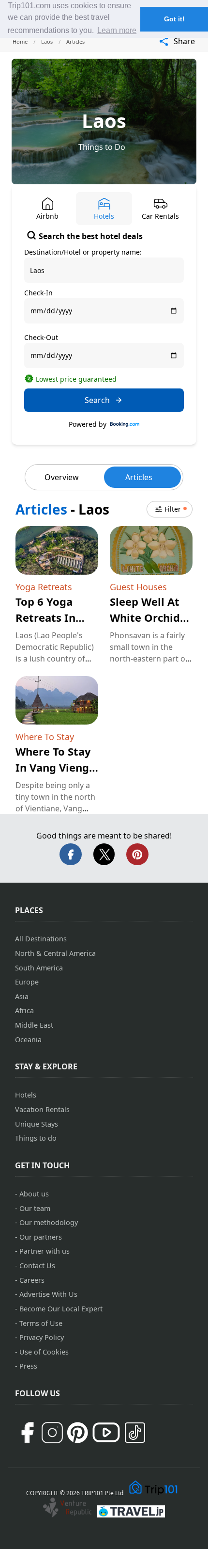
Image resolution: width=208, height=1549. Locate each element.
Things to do (36, 1138)
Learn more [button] (116, 30)
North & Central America (55, 953)
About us (34, 1193)
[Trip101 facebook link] (27, 1432)
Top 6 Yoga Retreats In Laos (45, 617)
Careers (32, 1280)
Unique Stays (36, 1124)
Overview (62, 477)
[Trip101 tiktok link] (135, 1432)
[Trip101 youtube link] (106, 1432)
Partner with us (44, 1251)
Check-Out (41, 337)
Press (28, 1366)
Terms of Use (40, 1323)
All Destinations (41, 938)
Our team (34, 1208)
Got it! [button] (174, 19)
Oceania (28, 1039)
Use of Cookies (44, 1351)
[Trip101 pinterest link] (77, 1432)
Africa (24, 1010)
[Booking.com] (124, 424)
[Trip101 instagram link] (52, 1432)
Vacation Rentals (42, 1109)
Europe (27, 981)
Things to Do (101, 147)
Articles (138, 477)
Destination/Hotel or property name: (83, 252)
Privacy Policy (41, 1337)
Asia (22, 996)
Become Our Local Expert (61, 1308)
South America (39, 967)
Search (97, 400)
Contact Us (37, 1265)
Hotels (25, 1094)
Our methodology (48, 1222)
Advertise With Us (48, 1294)
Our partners (40, 1237)
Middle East (34, 1025)
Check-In (38, 292)
